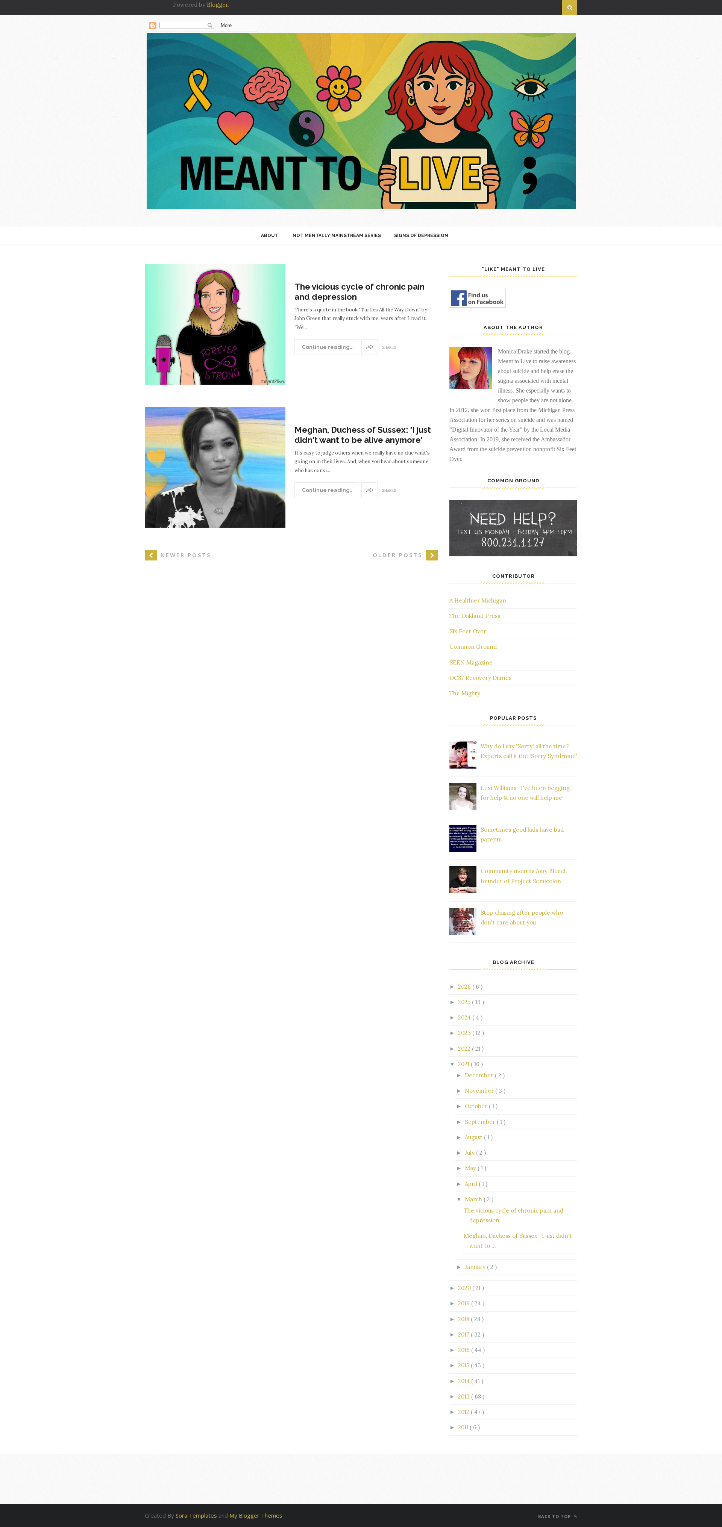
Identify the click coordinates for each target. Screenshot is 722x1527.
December (480, 1075)
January (476, 1266)
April (472, 1183)
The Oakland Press (474, 615)
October (477, 1106)
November (480, 1090)
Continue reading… (327, 347)
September (481, 1121)
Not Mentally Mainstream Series (337, 235)
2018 (464, 1319)
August (474, 1137)
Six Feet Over (467, 631)
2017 (464, 1334)
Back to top (555, 1516)
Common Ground (473, 646)
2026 (465, 986)
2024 (465, 1017)
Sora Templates (196, 1515)
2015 (464, 1365)
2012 (464, 1411)
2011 (464, 1427)
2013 (464, 1396)
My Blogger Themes (255, 1515)
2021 (464, 1064)
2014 (464, 1381)
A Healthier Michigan (477, 600)
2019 (464, 1303)
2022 (465, 1048)
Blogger (217, 4)
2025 (465, 1002)
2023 (465, 1032)
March (474, 1199)
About (269, 235)
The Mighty (464, 693)
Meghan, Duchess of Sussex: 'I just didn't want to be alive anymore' (362, 434)
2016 (464, 1349)
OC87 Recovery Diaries (480, 677)
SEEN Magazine (471, 662)
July (470, 1152)
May (471, 1168)
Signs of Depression (421, 235)
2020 (465, 1287)
